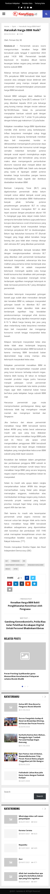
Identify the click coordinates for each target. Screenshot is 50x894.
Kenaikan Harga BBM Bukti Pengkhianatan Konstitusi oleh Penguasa (25, 606)
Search (7, 792)
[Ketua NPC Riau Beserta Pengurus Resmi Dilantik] (10, 707)
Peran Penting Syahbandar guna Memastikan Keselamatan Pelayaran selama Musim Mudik (21, 676)
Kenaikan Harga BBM (35, 565)
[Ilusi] (10, 862)
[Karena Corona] (10, 833)
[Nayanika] (10, 848)
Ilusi (20, 859)
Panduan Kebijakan (12, 3)
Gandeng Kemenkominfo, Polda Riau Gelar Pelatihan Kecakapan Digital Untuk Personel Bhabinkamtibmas (25, 625)
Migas (8, 569)
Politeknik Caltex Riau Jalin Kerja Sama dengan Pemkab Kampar (31, 775)
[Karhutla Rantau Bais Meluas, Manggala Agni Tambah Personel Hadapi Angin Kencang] (10, 738)
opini (16, 569)
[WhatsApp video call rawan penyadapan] (10, 819)
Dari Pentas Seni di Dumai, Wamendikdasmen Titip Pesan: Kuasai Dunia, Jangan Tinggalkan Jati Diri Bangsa (31, 757)
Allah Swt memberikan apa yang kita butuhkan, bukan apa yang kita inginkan (31, 876)
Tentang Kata (40, 3)
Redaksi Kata (27, 3)
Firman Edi (15, 561)
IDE (24, 561)
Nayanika (23, 844)
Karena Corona (25, 830)
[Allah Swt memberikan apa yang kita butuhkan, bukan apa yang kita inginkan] (10, 876)
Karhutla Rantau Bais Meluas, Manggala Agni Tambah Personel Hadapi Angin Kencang (32, 738)
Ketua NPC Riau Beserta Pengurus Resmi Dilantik (30, 705)
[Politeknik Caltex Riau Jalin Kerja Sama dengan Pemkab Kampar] (10, 775)
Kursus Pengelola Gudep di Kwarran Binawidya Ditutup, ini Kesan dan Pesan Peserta (31, 721)
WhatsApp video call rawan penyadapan (31, 817)
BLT (7, 561)
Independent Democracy (15, 565)
